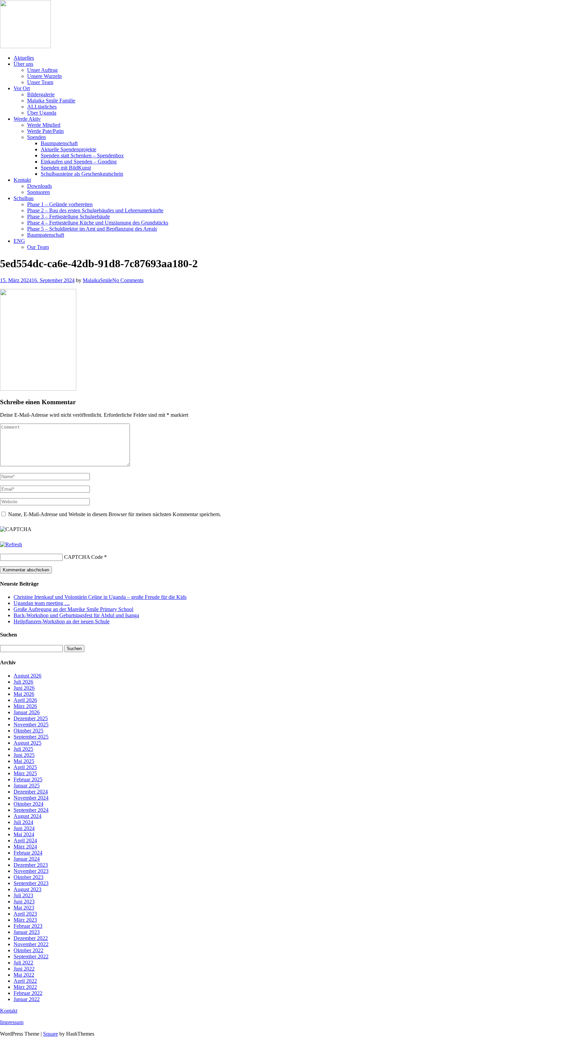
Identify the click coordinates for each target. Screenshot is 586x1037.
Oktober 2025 (28, 730)
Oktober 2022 (28, 950)
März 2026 (25, 706)
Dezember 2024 (31, 792)
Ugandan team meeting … (42, 603)
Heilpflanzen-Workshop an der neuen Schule (62, 621)
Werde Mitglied (43, 125)
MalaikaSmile (97, 280)
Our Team (38, 247)
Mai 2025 (24, 761)
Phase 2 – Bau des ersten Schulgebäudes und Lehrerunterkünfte (95, 210)
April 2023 (25, 914)
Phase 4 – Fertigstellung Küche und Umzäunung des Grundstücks (97, 223)
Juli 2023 (23, 895)
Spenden (36, 137)
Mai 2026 (24, 694)
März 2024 (25, 846)
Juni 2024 (24, 828)
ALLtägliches (42, 107)
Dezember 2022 (31, 938)
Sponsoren (38, 192)
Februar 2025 (28, 779)
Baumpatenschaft (59, 143)
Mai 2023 (24, 908)
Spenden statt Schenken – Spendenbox (82, 155)
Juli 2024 (23, 822)
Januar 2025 (27, 785)
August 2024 (27, 816)
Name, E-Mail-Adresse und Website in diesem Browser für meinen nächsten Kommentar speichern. (114, 514)
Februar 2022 (28, 993)
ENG (19, 241)
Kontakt (22, 180)
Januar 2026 (27, 712)
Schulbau (24, 198)
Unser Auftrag (42, 70)
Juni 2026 (24, 688)
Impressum (11, 1022)
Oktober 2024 (28, 804)
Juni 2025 (24, 755)
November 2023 (31, 871)
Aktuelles (24, 58)
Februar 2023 (28, 926)
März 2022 (25, 987)
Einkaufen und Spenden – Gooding (79, 161)
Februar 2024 (28, 853)
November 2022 (31, 944)
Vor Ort (22, 88)
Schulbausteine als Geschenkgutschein (82, 174)
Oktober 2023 (28, 877)
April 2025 (25, 767)
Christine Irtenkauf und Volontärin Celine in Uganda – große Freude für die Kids (100, 597)
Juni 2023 (24, 901)
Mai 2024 (24, 834)
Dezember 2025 (31, 718)
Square (50, 1034)
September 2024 (31, 810)
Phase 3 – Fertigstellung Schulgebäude (68, 216)
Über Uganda (41, 113)
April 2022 (25, 981)
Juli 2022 (23, 962)
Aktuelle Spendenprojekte (68, 149)
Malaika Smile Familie (51, 100)
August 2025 (27, 743)
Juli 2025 (23, 749)
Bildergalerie (41, 94)
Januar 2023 (27, 932)
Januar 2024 (27, 859)
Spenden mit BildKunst (66, 168)
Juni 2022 (24, 969)
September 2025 (31, 737)
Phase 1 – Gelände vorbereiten (60, 204)
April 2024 (25, 840)
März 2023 (25, 920)
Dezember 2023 (31, 865)
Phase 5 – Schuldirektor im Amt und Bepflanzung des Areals (92, 229)
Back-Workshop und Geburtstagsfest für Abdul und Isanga (76, 615)
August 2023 (27, 889)
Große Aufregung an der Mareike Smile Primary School (73, 609)
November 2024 (31, 798)
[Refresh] (11, 544)
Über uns (23, 64)
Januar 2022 (27, 999)
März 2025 (25, 773)
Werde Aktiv (27, 119)
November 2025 (31, 724)
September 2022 (31, 956)
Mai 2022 (24, 975)
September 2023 (31, 883)
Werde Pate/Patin (45, 131)
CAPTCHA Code (83, 557)
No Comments (127, 280)
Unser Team (40, 82)
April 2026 (25, 700)
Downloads (39, 186)
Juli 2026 (23, 682)
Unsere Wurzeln (44, 76)
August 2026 (27, 676)
